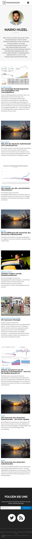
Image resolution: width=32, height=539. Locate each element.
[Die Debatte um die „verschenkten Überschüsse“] (15, 183)
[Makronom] (10, 3)
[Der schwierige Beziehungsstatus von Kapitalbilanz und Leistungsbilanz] (15, 84)
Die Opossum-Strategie (10, 320)
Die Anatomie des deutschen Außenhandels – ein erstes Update (15, 418)
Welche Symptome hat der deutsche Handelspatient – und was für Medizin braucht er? (16, 371)
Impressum (29, 532)
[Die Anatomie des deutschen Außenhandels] (15, 457)
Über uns (2, 532)
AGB (16, 533)
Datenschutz (21, 532)
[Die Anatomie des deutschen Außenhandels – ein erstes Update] (15, 412)
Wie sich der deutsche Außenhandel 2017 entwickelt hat (16, 144)
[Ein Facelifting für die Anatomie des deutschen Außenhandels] (15, 227)
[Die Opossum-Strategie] (15, 315)
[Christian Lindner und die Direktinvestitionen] (15, 268)
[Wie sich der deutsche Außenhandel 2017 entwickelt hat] (15, 139)
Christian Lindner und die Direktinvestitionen (11, 274)
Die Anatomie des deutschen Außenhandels (13, 463)
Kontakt (14, 532)
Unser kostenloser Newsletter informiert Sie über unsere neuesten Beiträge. (16, 502)
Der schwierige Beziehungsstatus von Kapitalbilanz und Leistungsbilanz (15, 90)
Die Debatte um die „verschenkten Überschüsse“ (15, 189)
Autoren (8, 532)
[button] (3, 536)
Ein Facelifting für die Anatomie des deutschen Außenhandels (16, 233)
